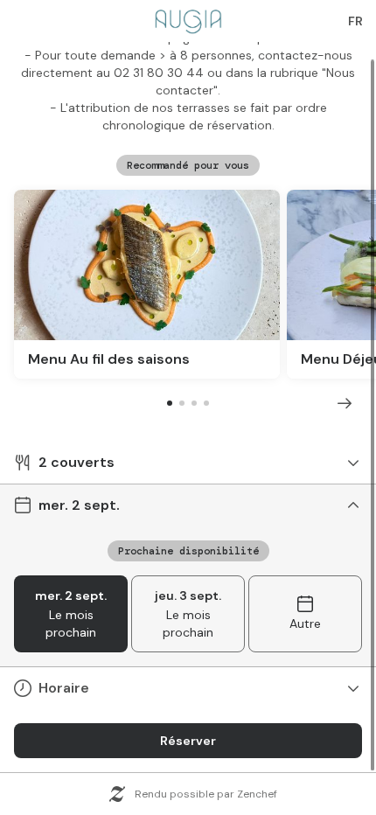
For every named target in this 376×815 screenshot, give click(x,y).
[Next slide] (344, 403)
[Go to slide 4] (206, 403)
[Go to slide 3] (194, 403)
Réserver (188, 741)
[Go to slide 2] (182, 403)
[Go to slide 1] (169, 403)
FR (355, 21)
